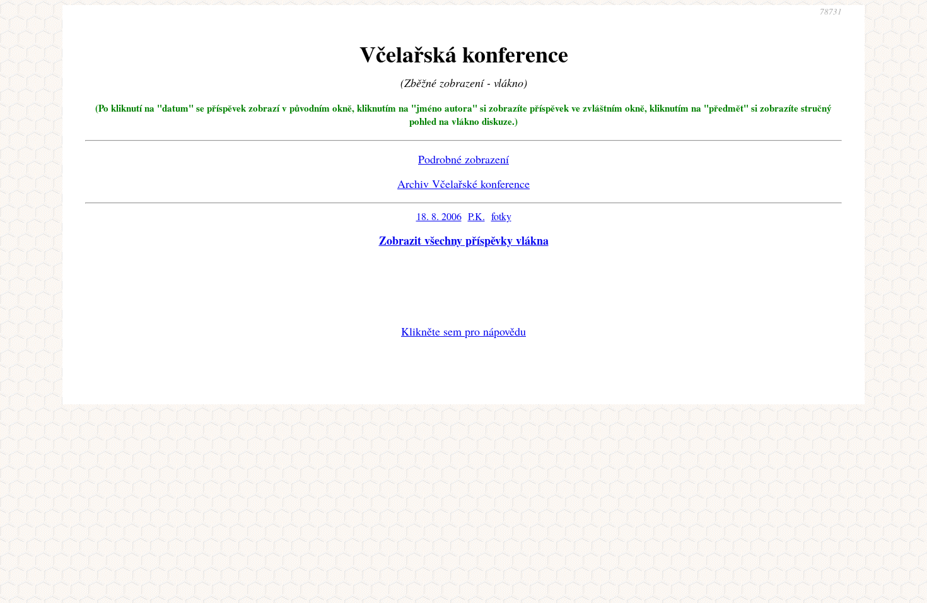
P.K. (476, 216)
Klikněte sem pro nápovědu (463, 331)
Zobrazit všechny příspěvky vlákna (464, 240)
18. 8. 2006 (439, 216)
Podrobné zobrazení (463, 159)
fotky (501, 216)
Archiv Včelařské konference (463, 183)
